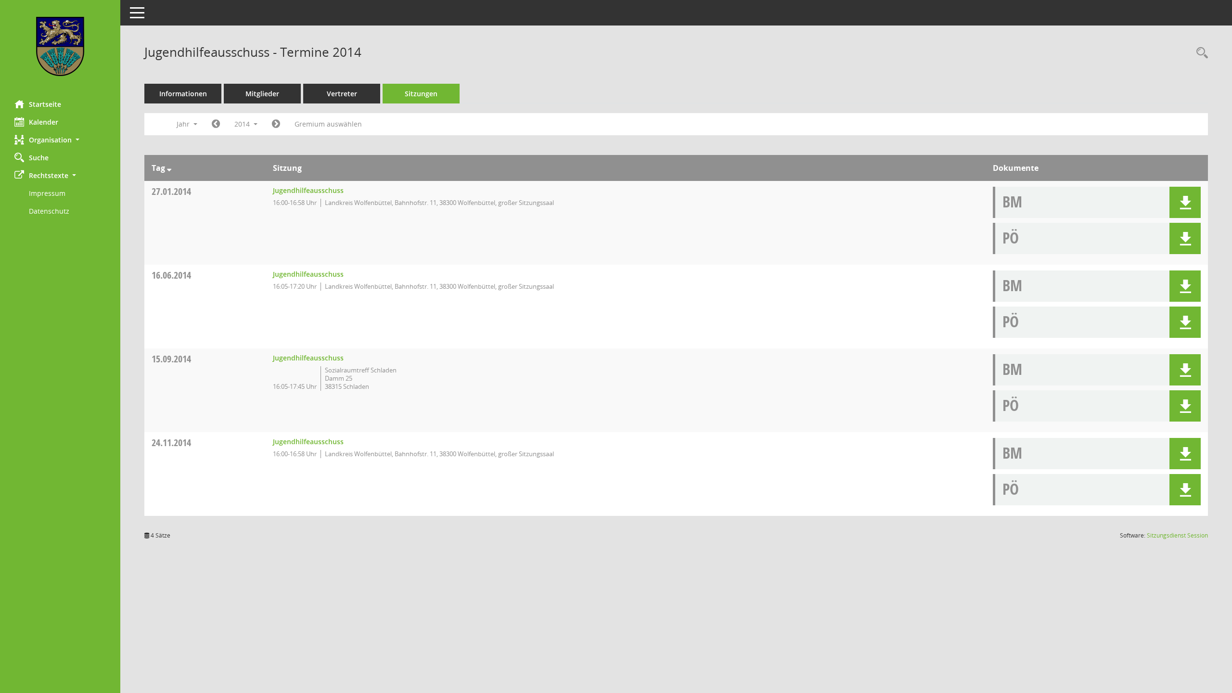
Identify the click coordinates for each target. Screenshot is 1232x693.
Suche (39, 157)
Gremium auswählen (328, 123)
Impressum (47, 193)
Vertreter (342, 93)
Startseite (45, 104)
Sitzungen (421, 93)
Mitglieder (262, 93)
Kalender (43, 122)
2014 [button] (243, 123)
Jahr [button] (184, 123)
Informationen (183, 93)
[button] (60, 140)
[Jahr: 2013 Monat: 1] (216, 124)
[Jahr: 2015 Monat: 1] (276, 124)
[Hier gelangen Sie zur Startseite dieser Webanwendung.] (60, 46)
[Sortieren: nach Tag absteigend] (169, 168)
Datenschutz (49, 211)
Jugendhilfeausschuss (308, 190)
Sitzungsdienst (1177, 535)
